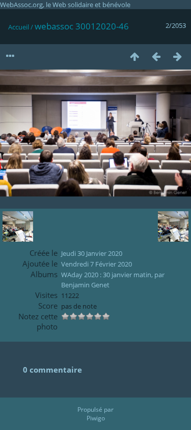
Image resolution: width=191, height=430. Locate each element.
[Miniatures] (134, 56)
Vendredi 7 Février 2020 (96, 264)
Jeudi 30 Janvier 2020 (91, 253)
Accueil (18, 26)
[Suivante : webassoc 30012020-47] (177, 56)
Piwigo (96, 418)
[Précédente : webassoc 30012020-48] (156, 56)
